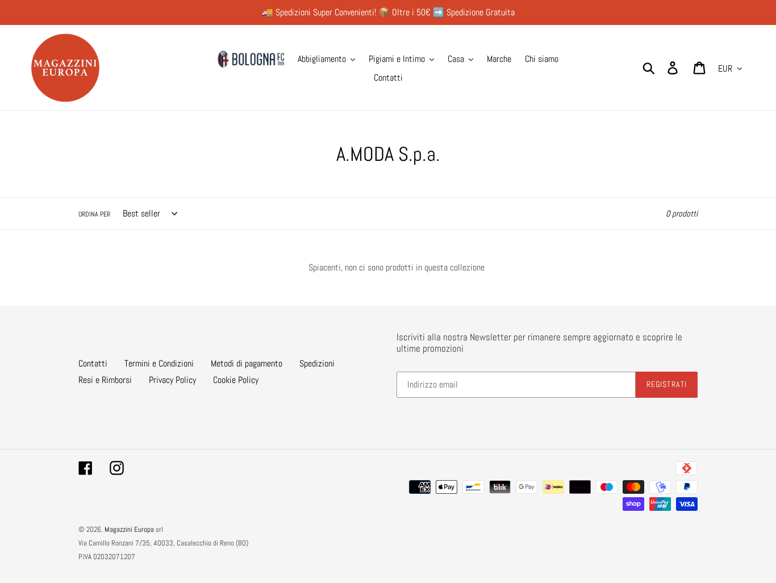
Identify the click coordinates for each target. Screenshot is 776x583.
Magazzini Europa (129, 529)
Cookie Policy (235, 380)
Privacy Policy (172, 380)
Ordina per (94, 214)
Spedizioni (317, 363)
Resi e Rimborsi (105, 380)
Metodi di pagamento (246, 363)
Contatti (92, 363)
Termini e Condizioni (159, 363)
